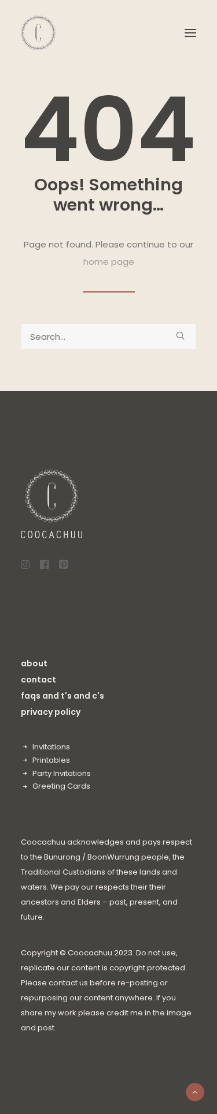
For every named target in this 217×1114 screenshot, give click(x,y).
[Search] (108, 337)
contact (38, 679)
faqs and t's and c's (62, 696)
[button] (190, 33)
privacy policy (50, 712)
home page (108, 262)
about (34, 663)
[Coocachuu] (38, 33)
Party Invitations (61, 773)
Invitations (51, 746)
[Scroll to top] (195, 1091)
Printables (51, 760)
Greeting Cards (61, 786)
